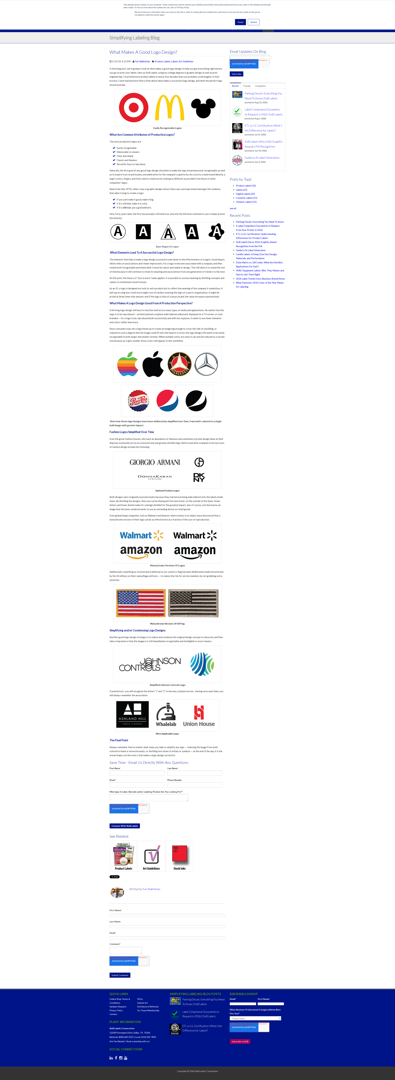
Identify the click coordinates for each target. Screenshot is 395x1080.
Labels (174, 61)
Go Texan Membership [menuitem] (148, 1010)
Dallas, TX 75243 (141, 1032)
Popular (247, 86)
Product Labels (162, 61)
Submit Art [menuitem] (142, 1002)
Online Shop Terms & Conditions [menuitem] (120, 1001)
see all (233, 208)
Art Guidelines (186, 61)
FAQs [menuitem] (140, 999)
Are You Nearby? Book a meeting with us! (130, 1041)
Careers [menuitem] (113, 1014)
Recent (235, 86)
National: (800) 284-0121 (121, 1037)
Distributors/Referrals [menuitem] (148, 1006)
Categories (260, 86)
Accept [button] (240, 22)
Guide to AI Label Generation (251, 250)
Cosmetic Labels (246, 197)
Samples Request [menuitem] (118, 1006)
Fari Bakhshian (142, 61)
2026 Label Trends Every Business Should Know (260, 278)
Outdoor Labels (246, 201)
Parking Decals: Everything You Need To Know (260, 221)
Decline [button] (253, 22)
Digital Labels (245, 193)
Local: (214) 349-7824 (145, 1037)
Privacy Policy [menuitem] (116, 1010)
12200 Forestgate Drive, (121, 1032)
